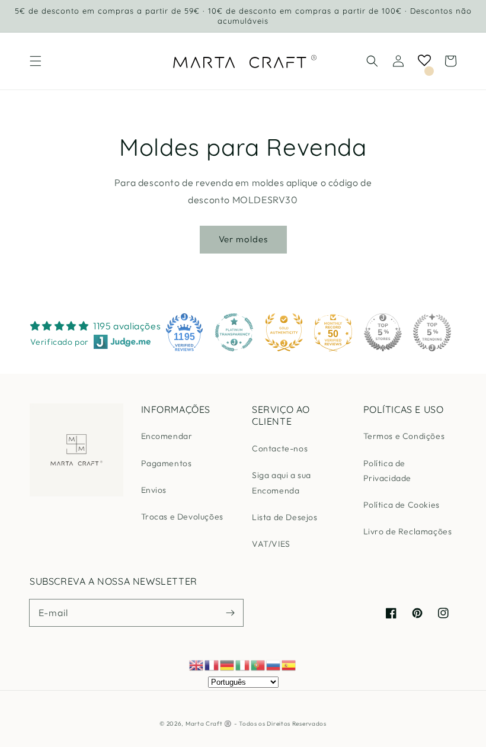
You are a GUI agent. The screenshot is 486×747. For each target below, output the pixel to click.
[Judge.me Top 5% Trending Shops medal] (432, 332)
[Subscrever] (230, 612)
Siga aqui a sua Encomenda (281, 482)
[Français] (212, 664)
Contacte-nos (280, 448)
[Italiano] (243, 664)
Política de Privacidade (387, 470)
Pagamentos (166, 463)
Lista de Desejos (285, 517)
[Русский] (274, 664)
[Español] (289, 664)
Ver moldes (243, 239)
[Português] (258, 664)
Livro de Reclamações (407, 531)
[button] (36, 61)
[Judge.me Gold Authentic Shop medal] (284, 332)
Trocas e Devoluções (182, 516)
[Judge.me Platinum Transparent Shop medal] (234, 332)
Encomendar (167, 436)
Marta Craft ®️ (209, 723)
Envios (154, 490)
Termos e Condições (404, 436)
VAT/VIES (271, 543)
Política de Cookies (401, 504)
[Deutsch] (227, 664)
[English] (196, 664)
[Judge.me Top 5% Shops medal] (383, 332)
